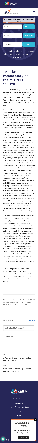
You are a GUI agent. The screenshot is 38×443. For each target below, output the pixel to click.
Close (35, 419)
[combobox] (12, 44)
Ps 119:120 (31, 299)
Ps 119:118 (12, 299)
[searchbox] (13, 44)
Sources (19, 411)
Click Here (23, 438)
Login (33, 321)
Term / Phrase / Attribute (19, 407)
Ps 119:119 (21, 299)
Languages (19, 403)
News (19, 415)
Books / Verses (19, 399)
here (8, 281)
